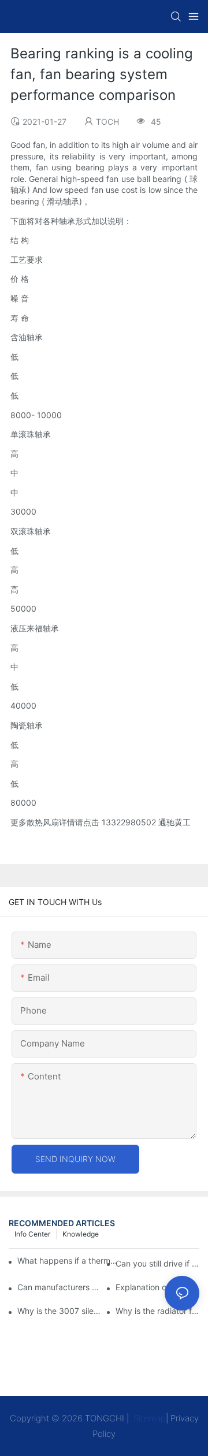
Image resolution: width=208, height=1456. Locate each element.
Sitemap (148, 1418)
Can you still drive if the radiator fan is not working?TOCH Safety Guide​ (157, 1263)
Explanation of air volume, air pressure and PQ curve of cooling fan (157, 1287)
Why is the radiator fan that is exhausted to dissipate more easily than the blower (157, 1311)
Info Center (32, 1234)
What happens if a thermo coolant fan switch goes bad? (67, 1260)
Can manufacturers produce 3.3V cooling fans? (59, 1287)
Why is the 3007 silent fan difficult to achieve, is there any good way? (59, 1311)
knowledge (80, 1234)
